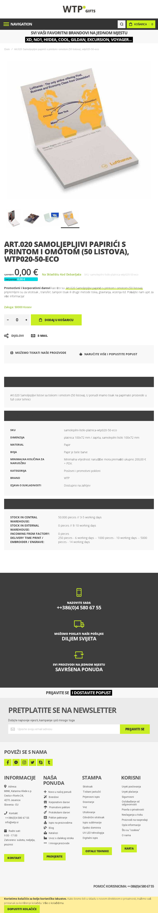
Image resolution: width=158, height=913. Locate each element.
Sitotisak (88, 786)
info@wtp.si (12, 822)
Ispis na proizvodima (59, 822)
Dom (7, 49)
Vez (85, 807)
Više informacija (29, 416)
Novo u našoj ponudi (58, 792)
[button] (13, 218)
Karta (129, 848)
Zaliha (20, 504)
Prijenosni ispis (91, 796)
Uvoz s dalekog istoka (60, 838)
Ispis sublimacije (92, 822)
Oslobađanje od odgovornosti (130, 803)
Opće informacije (131, 825)
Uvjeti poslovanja (131, 786)
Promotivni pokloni (58, 807)
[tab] (79, 382)
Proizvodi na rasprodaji (135, 819)
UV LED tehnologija (93, 832)
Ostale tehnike (97, 851)
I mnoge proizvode (58, 843)
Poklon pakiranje (57, 817)
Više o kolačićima (53, 903)
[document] (79, 905)
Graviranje (88, 802)
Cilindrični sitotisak (93, 817)
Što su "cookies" (131, 830)
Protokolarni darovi (58, 812)
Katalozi (52, 833)
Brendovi (53, 797)
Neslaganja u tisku (132, 814)
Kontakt (14, 858)
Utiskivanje (89, 812)
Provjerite (54, 856)
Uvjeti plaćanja (130, 791)
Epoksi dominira (92, 827)
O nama (126, 835)
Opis (18, 382)
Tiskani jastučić (92, 791)
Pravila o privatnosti (133, 809)
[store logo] (79, 9)
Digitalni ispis (90, 838)
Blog (50, 828)
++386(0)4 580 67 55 (17, 817)
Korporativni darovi (58, 802)
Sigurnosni (128, 796)
